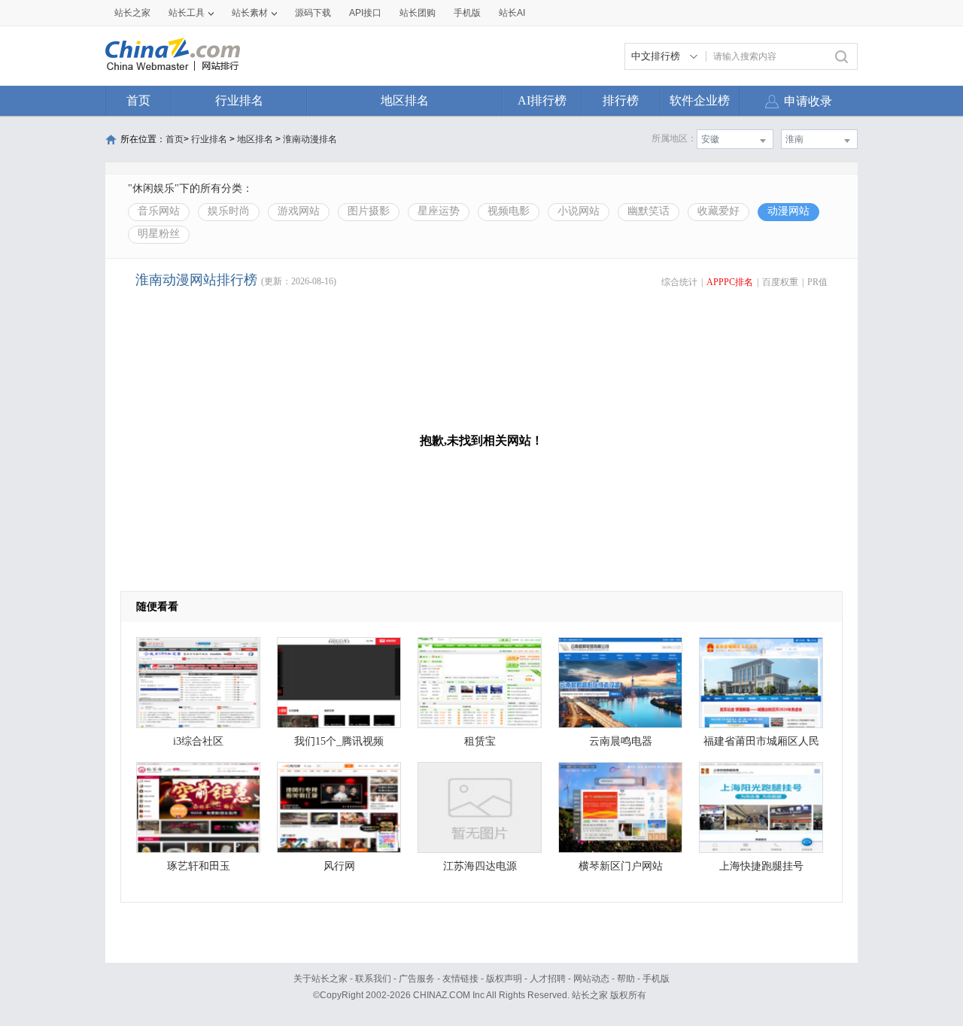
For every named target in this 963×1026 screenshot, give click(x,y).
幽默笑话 (648, 211)
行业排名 (239, 100)
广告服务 (417, 978)
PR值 (817, 282)
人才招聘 (548, 978)
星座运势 (439, 211)
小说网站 (578, 211)
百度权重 (780, 282)
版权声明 (504, 978)
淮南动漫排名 (310, 139)
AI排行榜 (542, 100)
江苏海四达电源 (480, 866)
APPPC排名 (729, 282)
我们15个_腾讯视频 (339, 741)
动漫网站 (788, 211)
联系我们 (373, 978)
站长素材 (250, 13)
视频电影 (509, 211)
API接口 (365, 13)
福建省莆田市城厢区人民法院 (761, 745)
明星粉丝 (159, 233)
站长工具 (187, 13)
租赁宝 (480, 741)
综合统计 (679, 282)
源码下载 (313, 13)
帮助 (626, 978)
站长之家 (132, 13)
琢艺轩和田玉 (198, 866)
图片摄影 (369, 211)
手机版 (656, 978)
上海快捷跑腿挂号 (761, 866)
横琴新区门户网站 (621, 866)
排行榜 (621, 100)
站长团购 (417, 13)
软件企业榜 (700, 100)
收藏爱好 (718, 211)
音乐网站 (159, 211)
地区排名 (405, 100)
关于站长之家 (320, 978)
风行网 (339, 866)
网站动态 (591, 978)
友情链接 (460, 978)
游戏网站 (299, 211)
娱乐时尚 (229, 211)
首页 (138, 100)
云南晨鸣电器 (620, 741)
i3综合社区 (198, 741)
